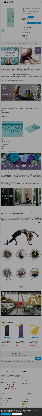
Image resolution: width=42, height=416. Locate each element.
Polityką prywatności (25, 410)
